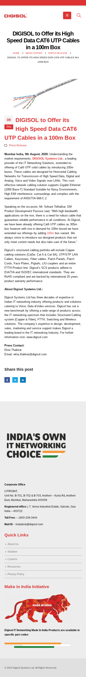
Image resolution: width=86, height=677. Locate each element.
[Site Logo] (15, 15)
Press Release (18, 145)
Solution (12, 551)
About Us (13, 544)
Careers (12, 559)
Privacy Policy (15, 574)
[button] (67, 15)
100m (50, 233)
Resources (14, 566)
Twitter (15, 380)
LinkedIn (23, 380)
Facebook (7, 380)
